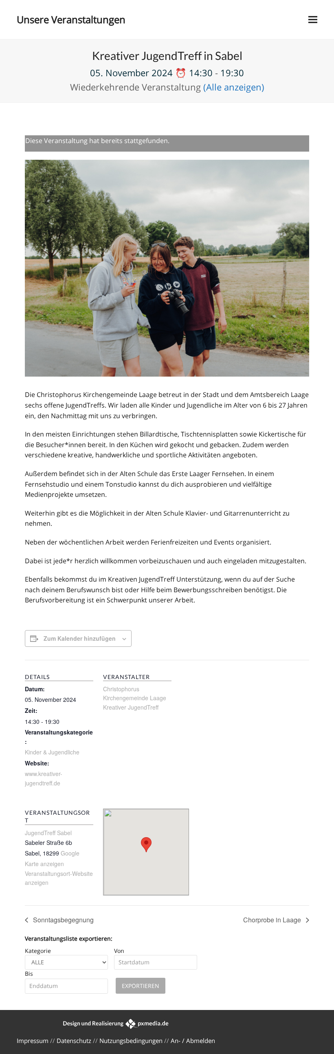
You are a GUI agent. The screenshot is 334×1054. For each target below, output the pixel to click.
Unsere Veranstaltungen (71, 19)
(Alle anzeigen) (233, 87)
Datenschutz (74, 1040)
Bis (29, 973)
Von (119, 951)
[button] (312, 19)
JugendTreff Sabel (48, 833)
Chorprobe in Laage (273, 919)
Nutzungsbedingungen (131, 1040)
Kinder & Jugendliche (52, 752)
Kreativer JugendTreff (130, 707)
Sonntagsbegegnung (62, 919)
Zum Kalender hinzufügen (80, 638)
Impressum (32, 1040)
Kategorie (38, 951)
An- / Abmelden (193, 1040)
